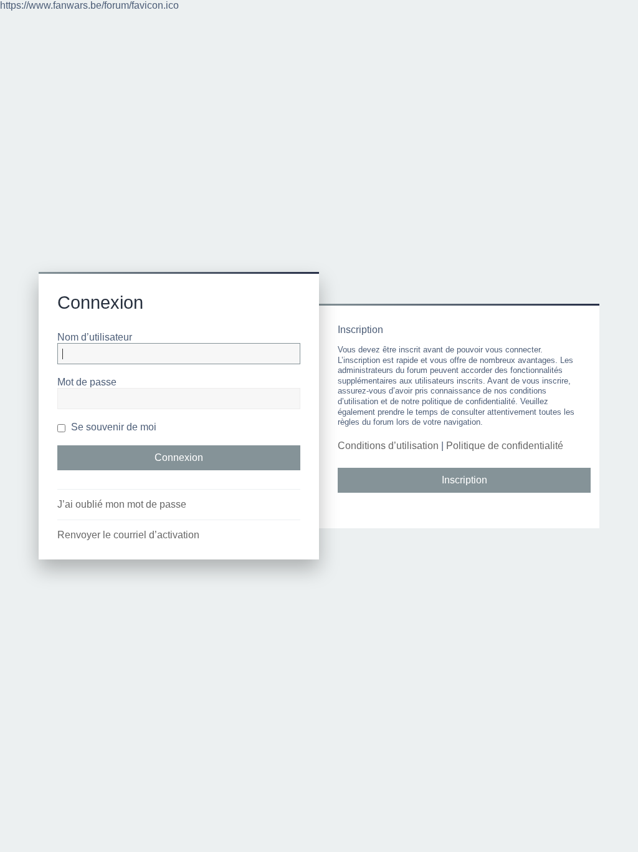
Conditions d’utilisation (388, 445)
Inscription (464, 480)
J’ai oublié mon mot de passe (121, 504)
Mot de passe (87, 382)
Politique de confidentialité (504, 445)
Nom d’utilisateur (94, 337)
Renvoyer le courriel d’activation (128, 535)
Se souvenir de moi (112, 427)
